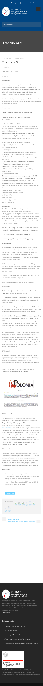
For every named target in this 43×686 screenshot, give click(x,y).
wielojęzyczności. (7, 428)
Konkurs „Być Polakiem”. (12, 635)
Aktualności (19, 58)
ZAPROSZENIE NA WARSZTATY (14, 627)
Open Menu (38, 9)
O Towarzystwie (14, 3)
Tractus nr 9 (10, 493)
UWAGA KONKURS (10, 631)
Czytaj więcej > (6, 612)
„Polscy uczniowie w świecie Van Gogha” (17, 639)
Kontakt (32, 3)
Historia (24, 3)
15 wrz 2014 (8, 58)
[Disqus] (21, 554)
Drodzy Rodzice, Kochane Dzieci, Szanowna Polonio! (21, 643)
